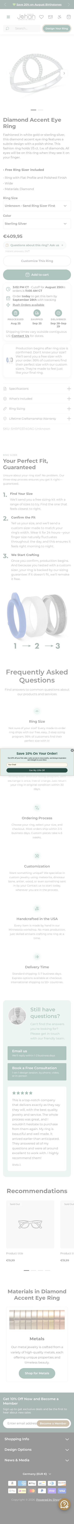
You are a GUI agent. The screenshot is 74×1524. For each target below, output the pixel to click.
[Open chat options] (64, 1504)
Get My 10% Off (37, 770)
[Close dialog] (72, 750)
